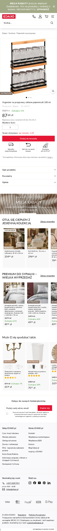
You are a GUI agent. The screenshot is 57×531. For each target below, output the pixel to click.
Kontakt (31, 433)
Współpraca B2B (34, 440)
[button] (11, 377)
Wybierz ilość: (9, 122)
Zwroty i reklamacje (10, 444)
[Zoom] (53, 91)
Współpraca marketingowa (38, 437)
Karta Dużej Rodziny (10, 454)
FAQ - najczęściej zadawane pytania (13, 449)
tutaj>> (50, 157)
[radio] (10, 366)
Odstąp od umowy (9, 440)
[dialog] (43, 529)
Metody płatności (9, 437)
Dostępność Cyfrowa (10, 464)
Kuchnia (12, 33)
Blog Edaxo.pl (33, 448)
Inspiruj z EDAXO (35, 451)
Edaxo (4, 33)
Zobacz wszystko (47, 221)
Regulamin (22, 515)
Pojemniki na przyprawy (26, 33)
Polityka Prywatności (37, 515)
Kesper (15, 106)
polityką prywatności (39, 416)
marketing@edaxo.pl (35, 523)
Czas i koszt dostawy (10, 433)
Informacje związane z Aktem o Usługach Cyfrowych (14, 459)
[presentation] (22, 367)
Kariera (31, 444)
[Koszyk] (46, 16)
